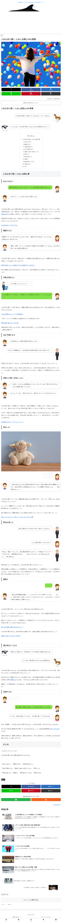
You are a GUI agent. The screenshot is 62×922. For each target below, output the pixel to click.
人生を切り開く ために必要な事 (31, 139)
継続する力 (27, 144)
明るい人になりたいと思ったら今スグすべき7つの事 (17, 517)
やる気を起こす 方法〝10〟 (9, 225)
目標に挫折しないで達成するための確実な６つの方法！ (18, 265)
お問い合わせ (16, 917)
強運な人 (13, 679)
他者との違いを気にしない (31, 151)
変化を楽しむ (28, 156)
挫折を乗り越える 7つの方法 (10, 323)
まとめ (25, 166)
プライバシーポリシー (46, 917)
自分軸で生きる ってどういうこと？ (12, 422)
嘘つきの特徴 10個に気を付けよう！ (12, 627)
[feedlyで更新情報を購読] (16, 799)
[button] (50, 93)
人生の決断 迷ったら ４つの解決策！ (12, 314)
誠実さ (26, 159)
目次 (28, 136)
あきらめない (28, 141)
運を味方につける (29, 161)
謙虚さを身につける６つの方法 (10, 636)
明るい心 (26, 154)
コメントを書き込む (31, 900)
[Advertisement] (31, 22)
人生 (4, 779)
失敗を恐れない (28, 146)
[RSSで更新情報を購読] (46, 799)
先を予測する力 (28, 149)
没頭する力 (27, 164)
